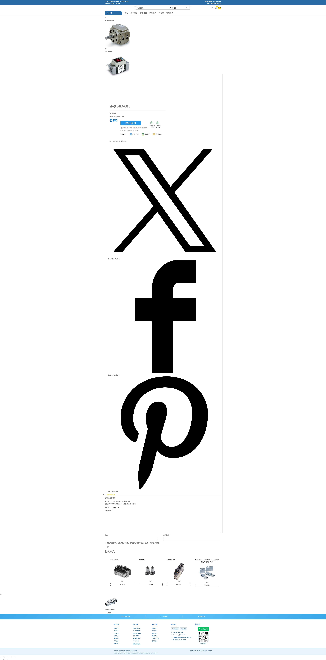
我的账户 (169, 13)
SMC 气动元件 (136, 628)
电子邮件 (166, 535)
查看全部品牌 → (137, 644)
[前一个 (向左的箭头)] (2, 659)
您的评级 (108, 507)
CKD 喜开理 (136, 636)
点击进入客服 (204, 629)
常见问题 (154, 641)
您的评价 (108, 510)
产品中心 (152, 13)
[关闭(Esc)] (13, 656)
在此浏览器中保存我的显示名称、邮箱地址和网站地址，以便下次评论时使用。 (133, 543)
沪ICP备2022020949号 (196, 650)
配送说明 (154, 636)
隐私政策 (205, 650)
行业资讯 (143, 13)
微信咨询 (176, 629)
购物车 (161, 13)
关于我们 (134, 13)
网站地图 (210, 650)
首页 (126, 13)
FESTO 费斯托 (136, 630)
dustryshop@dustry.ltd (179, 635)
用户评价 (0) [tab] (111, 495)
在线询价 (154, 628)
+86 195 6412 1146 (178, 632)
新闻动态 (116, 638)
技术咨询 (154, 630)
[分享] (9, 656)
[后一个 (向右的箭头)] (5, 659)
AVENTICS (136, 641)
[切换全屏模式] (5, 656)
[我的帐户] (212, 7)
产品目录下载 (155, 638)
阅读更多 (122, 584)
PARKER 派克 (136, 638)
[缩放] (2, 656)
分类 (110, 13)
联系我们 (116, 643)
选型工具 (116, 636)
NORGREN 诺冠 (137, 633)
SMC (125, 141)
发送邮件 (184, 629)
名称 (107, 535)
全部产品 (116, 630)
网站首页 (116, 628)
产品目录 (116, 633)
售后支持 (154, 633)
